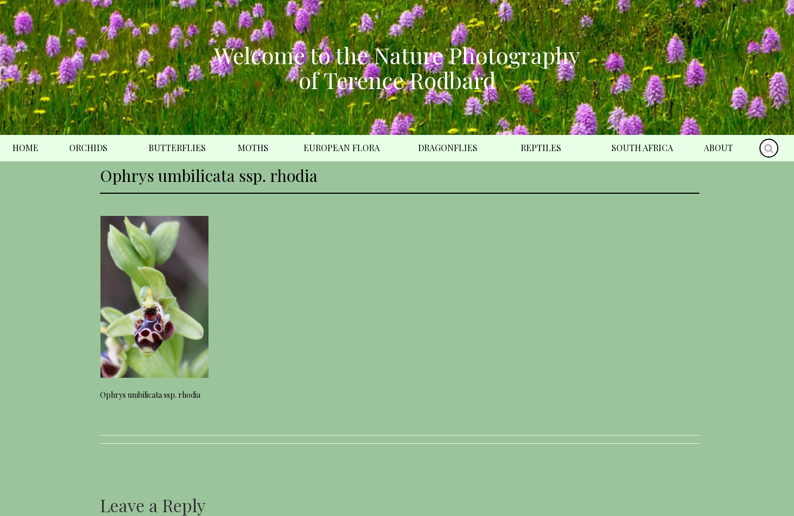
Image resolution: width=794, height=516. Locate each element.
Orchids (88, 147)
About (718, 147)
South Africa (642, 147)
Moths (253, 147)
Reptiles (541, 147)
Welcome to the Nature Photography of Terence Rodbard (397, 67)
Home (25, 147)
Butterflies (177, 147)
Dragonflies (447, 147)
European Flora (342, 147)
